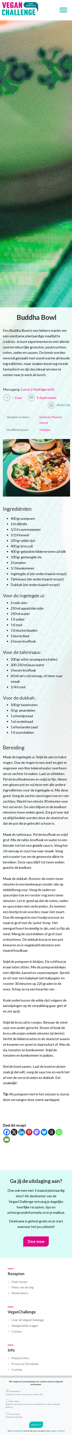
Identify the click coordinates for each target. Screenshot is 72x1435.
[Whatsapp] (59, 1132)
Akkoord (36, 1424)
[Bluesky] (44, 1132)
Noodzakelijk (24, 1392)
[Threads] (51, 1132)
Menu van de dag (22, 1287)
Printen (63, 405)
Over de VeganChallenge (27, 1320)
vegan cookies (57, 1431)
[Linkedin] (21, 1132)
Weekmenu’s (19, 1293)
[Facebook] (6, 1132)
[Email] (6, 1139)
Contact (16, 1331)
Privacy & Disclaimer (25, 1364)
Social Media (14, 1415)
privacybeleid (17, 1431)
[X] (14, 1132)
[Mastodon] (36, 1132)
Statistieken (33, 1404)
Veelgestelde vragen (24, 1325)
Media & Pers (20, 1358)
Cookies (16, 1369)
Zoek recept (19, 1281)
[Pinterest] (29, 1132)
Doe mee (36, 1241)
